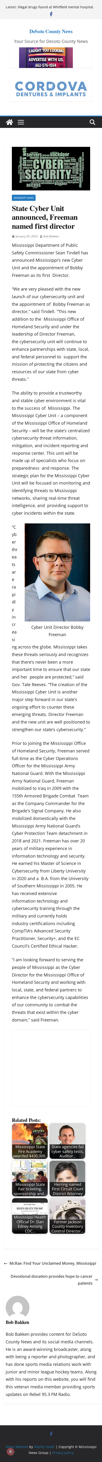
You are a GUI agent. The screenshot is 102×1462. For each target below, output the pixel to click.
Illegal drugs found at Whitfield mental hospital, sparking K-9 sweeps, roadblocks (56, 9)
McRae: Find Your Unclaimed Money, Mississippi (52, 1263)
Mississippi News (24, 197)
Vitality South (44, 1446)
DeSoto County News (50, 31)
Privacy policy (63, 1452)
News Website (17, 1446)
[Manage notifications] (10, 1451)
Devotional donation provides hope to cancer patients (52, 1280)
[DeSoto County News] (9, 122)
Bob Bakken (51, 236)
